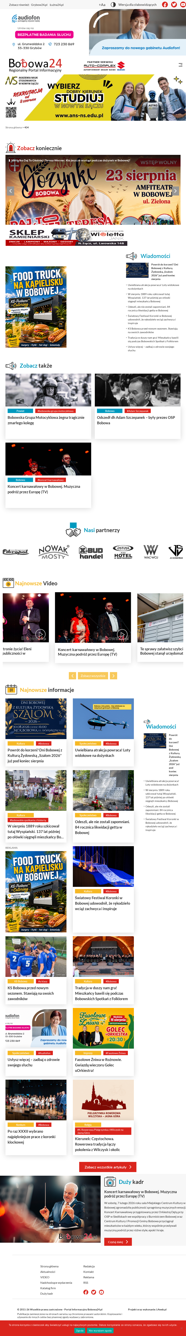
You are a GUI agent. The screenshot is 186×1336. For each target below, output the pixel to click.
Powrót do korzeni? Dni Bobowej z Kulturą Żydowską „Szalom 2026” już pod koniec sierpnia (35, 755)
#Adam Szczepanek (137, 410)
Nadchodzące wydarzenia (56, 1282)
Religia (88, 1124)
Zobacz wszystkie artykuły (105, 1167)
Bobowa (109, 410)
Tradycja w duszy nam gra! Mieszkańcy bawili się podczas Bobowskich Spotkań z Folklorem (101, 993)
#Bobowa (43, 743)
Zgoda (79, 1330)
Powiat (20, 410)
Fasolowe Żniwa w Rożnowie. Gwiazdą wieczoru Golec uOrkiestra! (98, 1065)
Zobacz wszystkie (93, 676)
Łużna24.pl (57, 4)
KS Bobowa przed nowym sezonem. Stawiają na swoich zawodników (31, 993)
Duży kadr (46, 1293)
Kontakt (88, 1271)
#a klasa (42, 981)
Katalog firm (48, 1288)
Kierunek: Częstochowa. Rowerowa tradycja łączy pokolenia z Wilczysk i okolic (97, 1144)
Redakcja (89, 1266)
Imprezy (88, 1053)
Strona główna (13, 127)
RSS (85, 1282)
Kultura (21, 743)
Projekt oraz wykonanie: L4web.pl (147, 1309)
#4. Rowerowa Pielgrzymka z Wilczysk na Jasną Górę (100, 1131)
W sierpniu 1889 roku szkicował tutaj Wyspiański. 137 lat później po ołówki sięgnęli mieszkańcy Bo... (36, 831)
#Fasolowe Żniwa (116, 1053)
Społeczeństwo (88, 743)
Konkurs (20, 1124)
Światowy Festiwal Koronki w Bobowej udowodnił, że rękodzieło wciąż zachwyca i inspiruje (102, 903)
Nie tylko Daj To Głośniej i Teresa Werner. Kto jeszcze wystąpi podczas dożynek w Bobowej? (70, 160)
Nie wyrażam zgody (100, 1330)
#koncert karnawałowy (51, 479)
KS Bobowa (20, 981)
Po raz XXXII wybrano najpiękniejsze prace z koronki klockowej (31, 1136)
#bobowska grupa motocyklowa (55, 410)
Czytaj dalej (115, 1242)
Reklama (88, 1277)
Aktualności (47, 1271)
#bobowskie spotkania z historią (28, 820)
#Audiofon (44, 1053)
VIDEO (44, 1277)
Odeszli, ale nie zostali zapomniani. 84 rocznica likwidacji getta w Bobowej (102, 827)
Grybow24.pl (39, 4)
